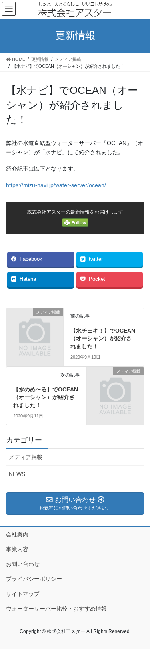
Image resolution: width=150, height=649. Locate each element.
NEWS (17, 474)
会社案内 (17, 534)
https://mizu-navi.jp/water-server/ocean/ (56, 185)
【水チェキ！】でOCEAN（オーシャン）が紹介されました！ (102, 338)
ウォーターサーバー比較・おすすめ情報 (56, 608)
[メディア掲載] (34, 325)
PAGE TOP (138, 622)
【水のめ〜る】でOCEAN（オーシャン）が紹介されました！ (45, 397)
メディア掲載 (25, 457)
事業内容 (17, 549)
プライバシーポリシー (34, 579)
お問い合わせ (23, 564)
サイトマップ (23, 594)
